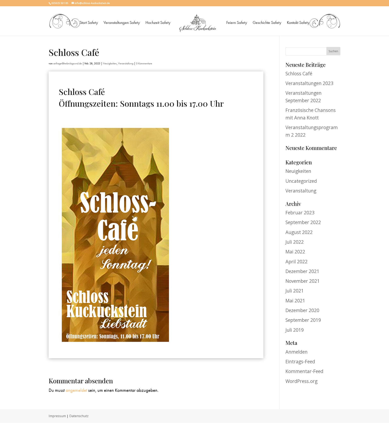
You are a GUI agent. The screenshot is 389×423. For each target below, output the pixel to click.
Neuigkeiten (110, 63)
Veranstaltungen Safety (122, 23)
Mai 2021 (295, 300)
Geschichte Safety (267, 23)
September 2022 (303, 222)
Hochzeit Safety (157, 23)
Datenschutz (79, 416)
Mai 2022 (295, 251)
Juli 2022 (294, 242)
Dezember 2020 (302, 310)
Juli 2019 (294, 330)
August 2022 (299, 232)
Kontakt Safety (298, 23)
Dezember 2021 (302, 271)
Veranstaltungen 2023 (309, 83)
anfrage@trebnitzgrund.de (67, 63)
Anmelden (296, 352)
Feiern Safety (236, 23)
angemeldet (76, 390)
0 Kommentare (144, 63)
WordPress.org (301, 381)
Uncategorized (301, 181)
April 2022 (296, 261)
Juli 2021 (294, 290)
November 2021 (302, 281)
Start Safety (89, 23)
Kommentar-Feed (304, 371)
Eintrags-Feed (300, 361)
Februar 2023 (299, 212)
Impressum (57, 416)
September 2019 (303, 320)
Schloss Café (298, 73)
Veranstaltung (125, 63)
